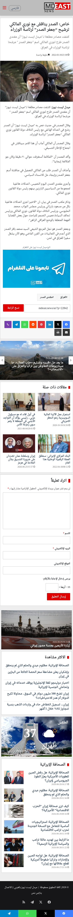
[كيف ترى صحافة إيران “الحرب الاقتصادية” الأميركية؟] (14, 811)
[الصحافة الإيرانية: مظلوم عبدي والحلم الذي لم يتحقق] (14, 795)
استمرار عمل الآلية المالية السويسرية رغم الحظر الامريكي (57, 418)
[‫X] (57, 324)
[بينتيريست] (41, 324)
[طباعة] (57, 332)
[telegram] (36, 269)
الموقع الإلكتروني (62, 563)
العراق (63, 297)
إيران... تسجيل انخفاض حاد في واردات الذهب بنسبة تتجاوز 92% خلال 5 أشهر (38, 707)
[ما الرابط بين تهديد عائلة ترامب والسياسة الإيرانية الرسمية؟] (14, 844)
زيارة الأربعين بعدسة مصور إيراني (50, 645)
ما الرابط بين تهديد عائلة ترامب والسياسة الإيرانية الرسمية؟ (50, 841)
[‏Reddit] (32, 324)
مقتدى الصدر (46, 297)
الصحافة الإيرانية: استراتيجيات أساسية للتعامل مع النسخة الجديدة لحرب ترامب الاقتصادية (48, 826)
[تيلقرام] (16, 324)
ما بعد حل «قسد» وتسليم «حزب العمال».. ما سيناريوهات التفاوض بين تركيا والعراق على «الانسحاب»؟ (37, 366)
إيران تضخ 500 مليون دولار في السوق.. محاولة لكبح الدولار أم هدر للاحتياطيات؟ (38, 696)
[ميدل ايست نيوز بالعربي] (57, 7)
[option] (36, 360)
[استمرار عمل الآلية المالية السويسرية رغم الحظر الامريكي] (54, 402)
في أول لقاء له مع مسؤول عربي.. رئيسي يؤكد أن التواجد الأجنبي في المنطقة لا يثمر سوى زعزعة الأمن (19, 419)
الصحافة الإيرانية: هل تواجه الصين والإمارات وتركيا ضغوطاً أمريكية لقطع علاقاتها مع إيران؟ (48, 859)
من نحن (35, 893)
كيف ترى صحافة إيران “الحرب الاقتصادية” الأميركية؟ (51, 808)
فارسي (15, 8)
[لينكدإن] (49, 324)
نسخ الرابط (13, 307)
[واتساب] (24, 324)
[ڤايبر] (8, 324)
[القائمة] (4, 9)
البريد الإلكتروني (61, 548)
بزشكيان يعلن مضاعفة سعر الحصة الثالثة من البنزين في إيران (38, 674)
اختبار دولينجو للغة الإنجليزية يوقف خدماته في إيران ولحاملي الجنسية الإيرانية (37, 685)
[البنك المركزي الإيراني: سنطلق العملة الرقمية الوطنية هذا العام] (54, 443)
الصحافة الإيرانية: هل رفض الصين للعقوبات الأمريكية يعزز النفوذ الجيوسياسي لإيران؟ (48, 776)
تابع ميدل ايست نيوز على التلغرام (36, 247)
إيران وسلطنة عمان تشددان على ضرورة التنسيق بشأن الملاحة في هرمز (20, 459)
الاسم (66, 533)
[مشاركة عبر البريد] (66, 332)
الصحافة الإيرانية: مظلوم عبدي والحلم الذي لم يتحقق (37, 665)
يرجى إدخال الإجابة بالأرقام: (56, 579)
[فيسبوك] (66, 324)
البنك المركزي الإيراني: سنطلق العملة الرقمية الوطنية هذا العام (54, 459)
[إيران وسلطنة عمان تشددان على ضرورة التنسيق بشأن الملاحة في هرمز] (19, 443)
